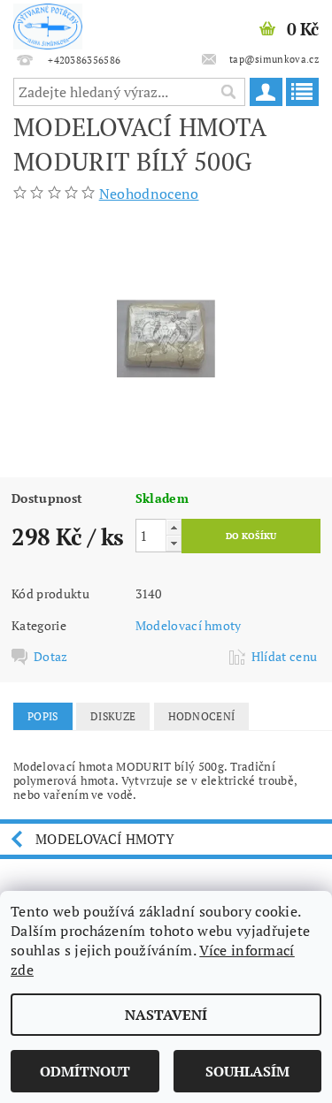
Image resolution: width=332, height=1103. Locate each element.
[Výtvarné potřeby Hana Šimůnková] (47, 23)
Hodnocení (201, 716)
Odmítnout (85, 1071)
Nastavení (166, 1014)
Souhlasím (247, 1071)
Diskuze (112, 716)
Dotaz (51, 657)
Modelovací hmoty (188, 625)
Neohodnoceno (149, 193)
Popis (42, 716)
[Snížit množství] (173, 543)
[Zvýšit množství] (173, 527)
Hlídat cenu (284, 657)
